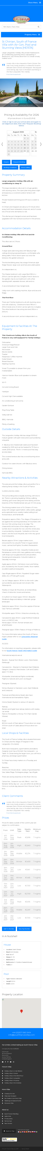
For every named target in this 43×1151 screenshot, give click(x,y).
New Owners (8, 1123)
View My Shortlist (24, 929)
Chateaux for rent (9, 1093)
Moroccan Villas (8, 1103)
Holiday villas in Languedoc (12, 1078)
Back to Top (10, 1131)
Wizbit (27, 1149)
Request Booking (19, 162)
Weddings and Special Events (12, 1100)
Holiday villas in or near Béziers (13, 1071)
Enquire (6, 162)
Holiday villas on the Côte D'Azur (13, 1075)
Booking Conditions (10, 167)
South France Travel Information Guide (22, 651)
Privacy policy (8, 1118)
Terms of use (8, 1121)
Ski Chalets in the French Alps (13, 1098)
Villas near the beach (10, 1096)
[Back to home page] (21, 19)
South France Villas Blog (11, 1114)
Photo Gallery (25, 167)
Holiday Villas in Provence (11, 1080)
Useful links (7, 1116)
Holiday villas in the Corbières (12, 1083)
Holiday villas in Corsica (11, 1073)
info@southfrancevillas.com (21, 1035)
